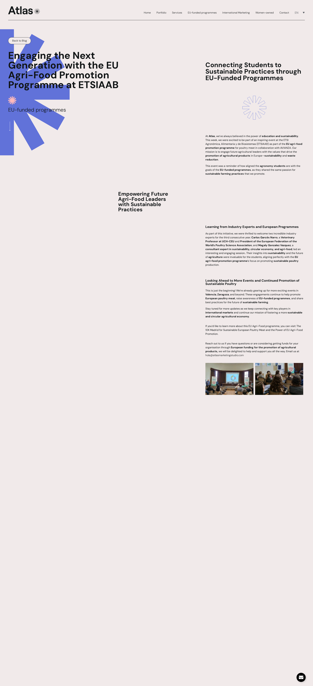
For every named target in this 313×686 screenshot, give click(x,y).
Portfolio (161, 12)
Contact (284, 12)
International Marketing (236, 12)
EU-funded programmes (202, 12)
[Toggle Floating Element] (301, 677)
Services (177, 12)
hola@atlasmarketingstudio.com (224, 355)
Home (147, 12)
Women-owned (264, 12)
